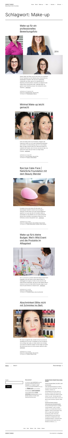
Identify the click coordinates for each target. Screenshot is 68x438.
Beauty (28, 224)
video (36, 291)
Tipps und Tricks (36, 92)
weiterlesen (28, 87)
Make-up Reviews (29, 222)
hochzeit (36, 386)
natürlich (29, 392)
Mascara (32, 354)
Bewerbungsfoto (30, 93)
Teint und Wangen (29, 156)
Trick (33, 395)
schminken (28, 394)
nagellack (37, 390)
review (36, 392)
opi (32, 392)
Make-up (41, 4)
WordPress (60, 433)
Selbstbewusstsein (29, 92)
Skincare (59, 4)
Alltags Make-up (28, 382)
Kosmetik (41, 386)
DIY (37, 383)
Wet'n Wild (41, 291)
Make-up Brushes (35, 388)
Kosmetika (29, 291)
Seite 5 (15, 365)
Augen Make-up (40, 382)
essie (39, 383)
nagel (33, 390)
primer (34, 392)
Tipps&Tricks (30, 395)
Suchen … (7, 380)
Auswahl (26, 383)
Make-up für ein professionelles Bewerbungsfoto (28, 28)
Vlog (38, 291)
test (26, 395)
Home (32, 4)
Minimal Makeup (33, 157)
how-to (39, 386)
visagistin (37, 395)
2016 (25, 382)
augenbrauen (35, 382)
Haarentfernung (27, 386)
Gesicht (41, 224)
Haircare (52, 4)
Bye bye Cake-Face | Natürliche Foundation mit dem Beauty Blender (33, 171)
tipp (27, 395)
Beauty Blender (32, 224)
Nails (47, 4)
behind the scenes (33, 383)
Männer (30, 390)
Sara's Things (9, 4)
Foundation (38, 224)
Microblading (27, 390)
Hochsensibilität (31, 386)
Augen (32, 382)
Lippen (26, 388)
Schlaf (35, 354)
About (36, 4)
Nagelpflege (26, 392)
